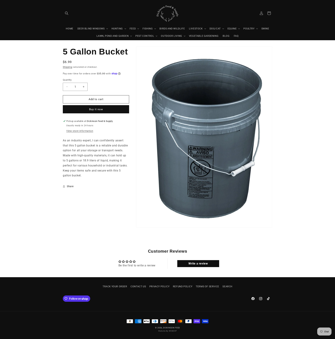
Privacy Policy (159, 286)
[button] (66, 13)
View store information (79, 131)
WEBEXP (173, 331)
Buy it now (96, 109)
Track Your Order (115, 286)
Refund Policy (182, 286)
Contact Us (138, 286)
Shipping (67, 67)
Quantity (67, 80)
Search (227, 286)
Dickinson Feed (171, 328)
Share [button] (70, 186)
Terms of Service (207, 286)
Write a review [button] (198, 263)
